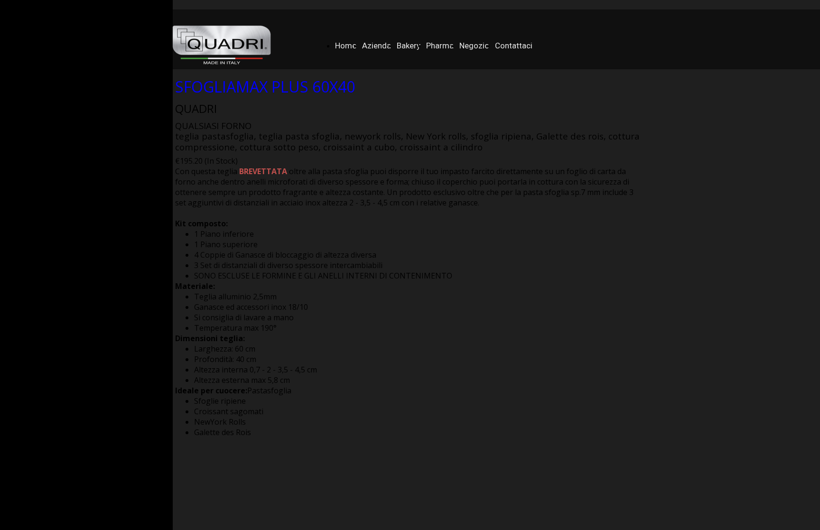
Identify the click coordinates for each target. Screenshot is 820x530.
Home (345, 45)
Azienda (376, 45)
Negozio (474, 45)
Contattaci (513, 45)
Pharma (440, 45)
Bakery (408, 45)
